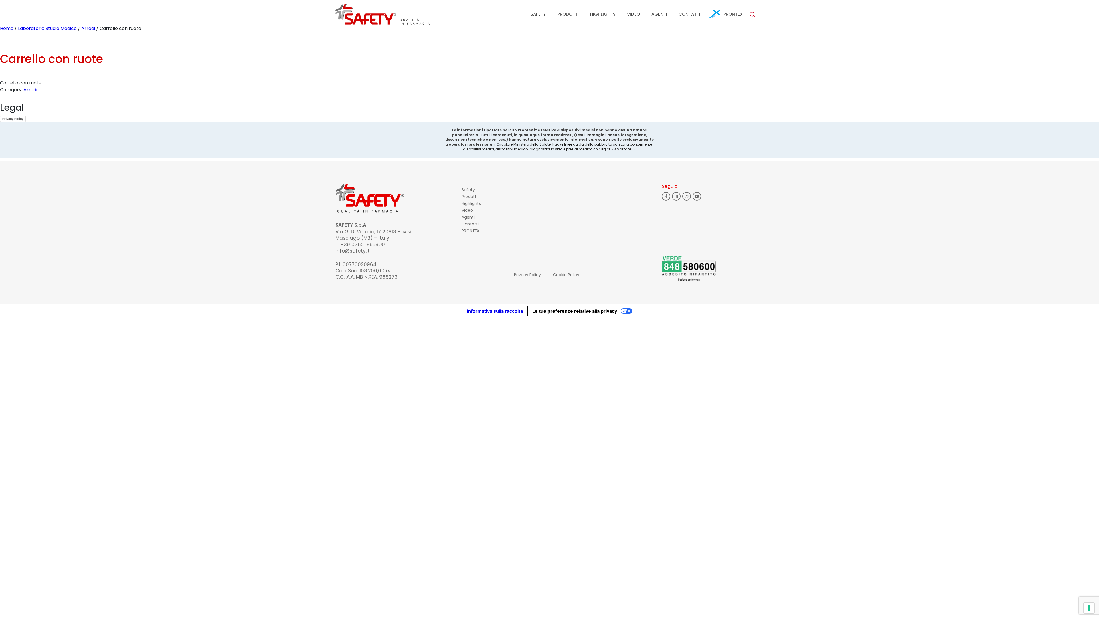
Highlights (603, 14)
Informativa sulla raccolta (495, 311)
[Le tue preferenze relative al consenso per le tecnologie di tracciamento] (1089, 608)
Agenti (659, 14)
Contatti (689, 14)
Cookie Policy (566, 275)
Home (6, 28)
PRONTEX (733, 14)
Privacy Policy (12, 119)
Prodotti (568, 14)
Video (633, 14)
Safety (538, 14)
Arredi (88, 28)
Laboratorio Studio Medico (47, 28)
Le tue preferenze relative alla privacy (574, 311)
